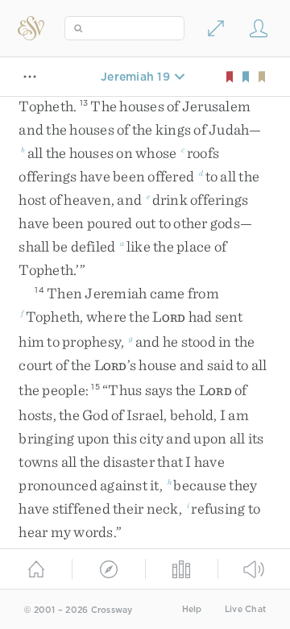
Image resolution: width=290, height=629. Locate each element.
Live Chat (245, 609)
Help (192, 609)
